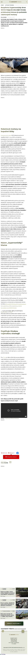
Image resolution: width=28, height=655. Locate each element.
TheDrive (7, 418)
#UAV (20, 306)
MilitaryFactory (14, 418)
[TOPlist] (2, 654)
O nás (14, 643)
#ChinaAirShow (5, 306)
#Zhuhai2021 (8, 304)
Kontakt (14, 638)
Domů (2, 5)
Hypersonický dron (6, 135)
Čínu (4, 357)
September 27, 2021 (6, 312)
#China (14, 304)
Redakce (14, 639)
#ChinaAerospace (21, 304)
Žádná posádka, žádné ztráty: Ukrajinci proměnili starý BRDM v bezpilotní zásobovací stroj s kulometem (7, 594)
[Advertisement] (14, 42)
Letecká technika (9, 5)
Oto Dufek (3, 17)
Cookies (14, 641)
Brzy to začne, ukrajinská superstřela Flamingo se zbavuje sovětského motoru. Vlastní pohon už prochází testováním (7, 605)
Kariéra (14, 640)
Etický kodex (14, 642)
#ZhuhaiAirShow (13, 306)
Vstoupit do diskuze (11, 457)
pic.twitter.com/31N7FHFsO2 (9, 308)
